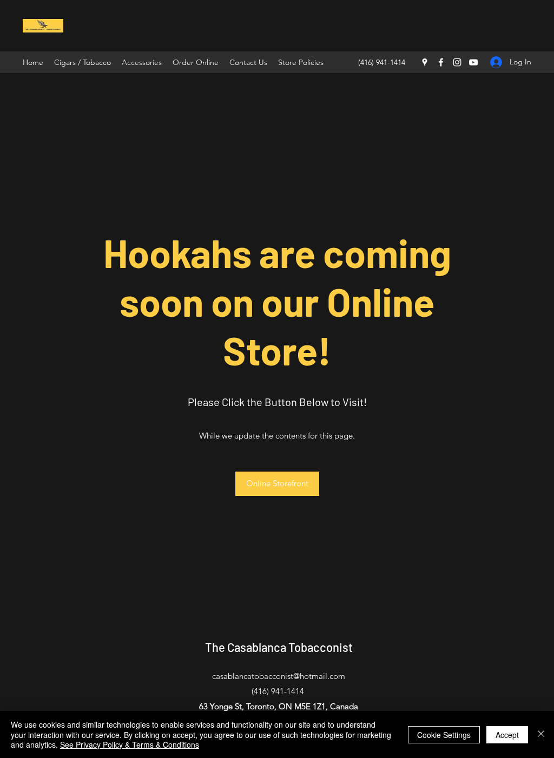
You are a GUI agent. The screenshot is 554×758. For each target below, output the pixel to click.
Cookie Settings (444, 734)
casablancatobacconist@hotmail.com (278, 676)
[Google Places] (424, 62)
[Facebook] (441, 62)
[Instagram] (457, 62)
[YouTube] (473, 62)
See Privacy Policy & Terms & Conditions (129, 744)
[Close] (541, 734)
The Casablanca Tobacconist (279, 647)
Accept (507, 734)
